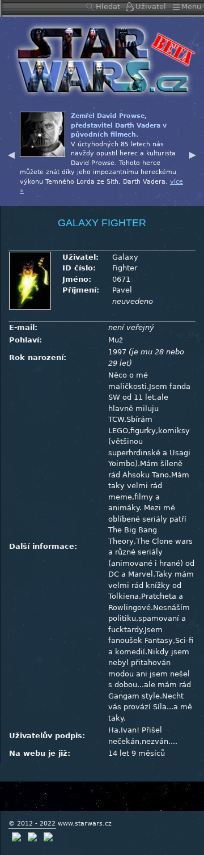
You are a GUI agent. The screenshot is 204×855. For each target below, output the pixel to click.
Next (192, 153)
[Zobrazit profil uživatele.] (30, 280)
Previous (11, 153)
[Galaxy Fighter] (102, 59)
